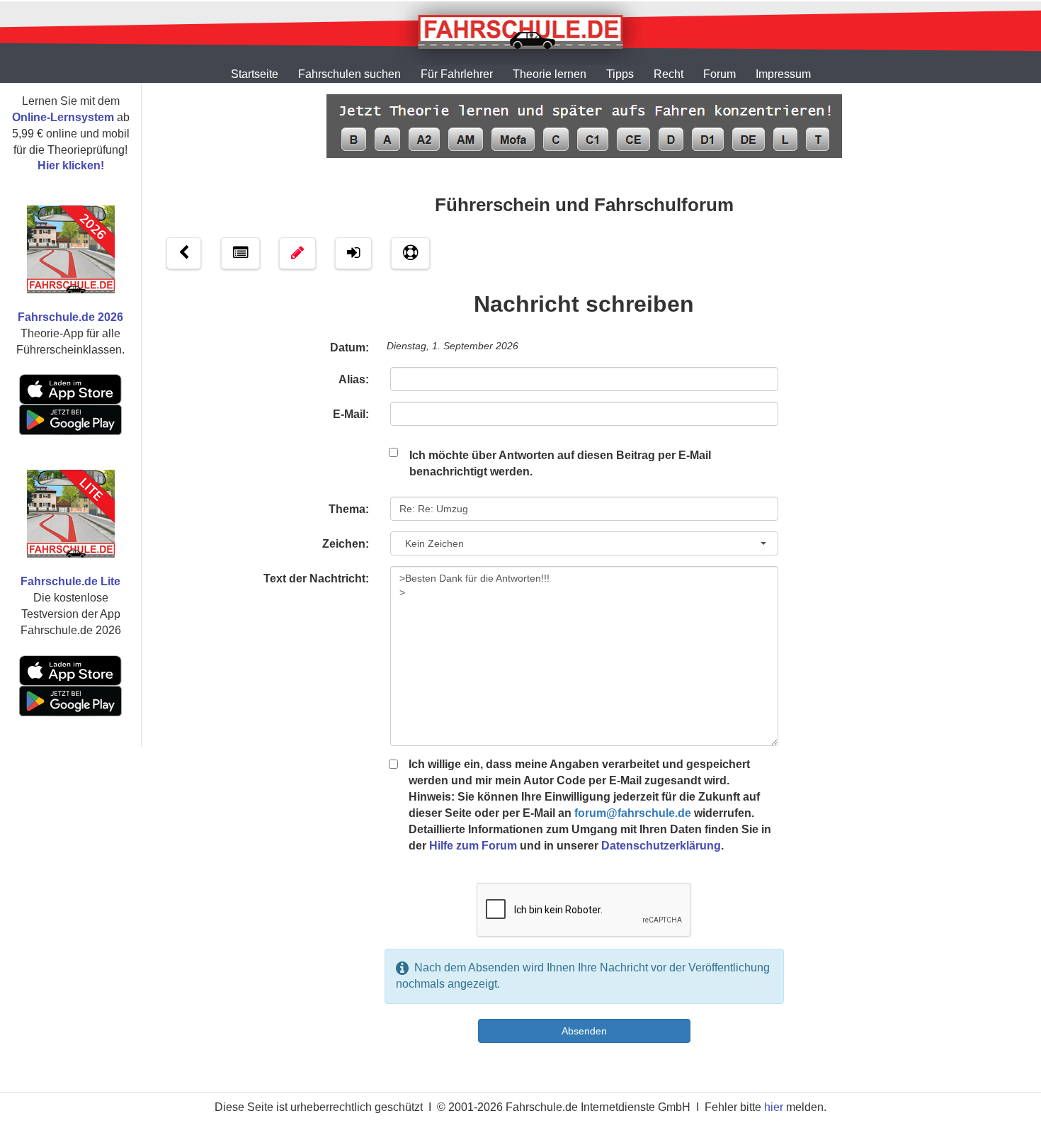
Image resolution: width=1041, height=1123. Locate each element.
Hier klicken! (71, 165)
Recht (668, 74)
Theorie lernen (549, 74)
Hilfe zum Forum (473, 846)
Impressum (783, 74)
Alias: (354, 379)
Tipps (620, 74)
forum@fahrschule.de (632, 813)
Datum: (349, 348)
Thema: (349, 509)
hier (773, 1107)
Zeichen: (345, 544)
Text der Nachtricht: (316, 578)
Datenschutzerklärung (661, 846)
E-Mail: (351, 414)
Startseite (254, 74)
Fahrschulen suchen (349, 74)
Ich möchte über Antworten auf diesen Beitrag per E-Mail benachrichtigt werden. (560, 463)
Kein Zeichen (431, 543)
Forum (719, 74)
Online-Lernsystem (63, 117)
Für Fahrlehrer (457, 74)
